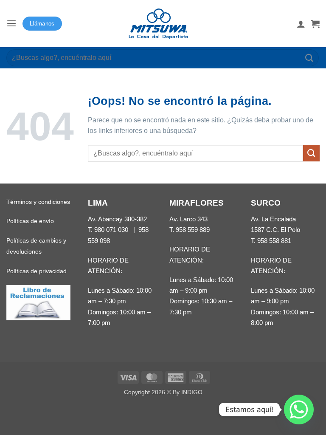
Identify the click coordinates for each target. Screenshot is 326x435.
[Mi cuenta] (301, 23)
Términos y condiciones (38, 201)
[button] (11, 23)
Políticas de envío (30, 221)
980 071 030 (111, 229)
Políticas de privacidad (36, 271)
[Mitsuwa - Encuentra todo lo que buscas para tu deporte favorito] (158, 23)
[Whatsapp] (299, 409)
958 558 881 (274, 240)
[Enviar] (309, 57)
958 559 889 (193, 229)
